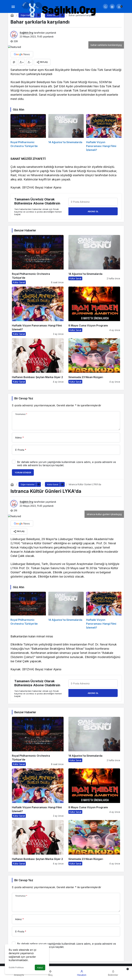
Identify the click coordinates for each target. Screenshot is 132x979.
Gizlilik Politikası (16, 967)
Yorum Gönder (23, 472)
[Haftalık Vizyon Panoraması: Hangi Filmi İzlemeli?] (104, 133)
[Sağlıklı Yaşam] (59, 9)
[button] (112, 6)
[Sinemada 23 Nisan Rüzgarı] (94, 361)
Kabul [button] (40, 967)
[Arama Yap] (105, 6)
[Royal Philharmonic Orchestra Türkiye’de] (28, 133)
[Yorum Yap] (14, 62)
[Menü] (13, 6)
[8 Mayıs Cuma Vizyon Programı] (94, 311)
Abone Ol (93, 211)
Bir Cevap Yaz (23, 398)
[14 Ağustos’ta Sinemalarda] (66, 133)
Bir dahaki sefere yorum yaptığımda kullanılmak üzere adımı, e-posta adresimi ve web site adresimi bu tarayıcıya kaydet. (66, 463)
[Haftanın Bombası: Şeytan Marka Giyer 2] (38, 361)
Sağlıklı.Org (26, 32)
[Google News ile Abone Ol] (22, 54)
